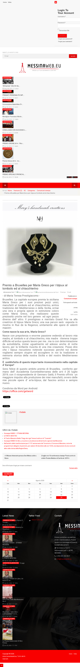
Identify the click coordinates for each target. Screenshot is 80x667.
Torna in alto (73, 468)
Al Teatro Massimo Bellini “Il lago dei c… (13, 564)
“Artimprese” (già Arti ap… (11, 86)
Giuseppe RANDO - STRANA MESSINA (16, 433)
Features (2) (18, 190)
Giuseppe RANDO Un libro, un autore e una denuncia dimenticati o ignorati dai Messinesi (33, 441)
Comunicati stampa (43, 190)
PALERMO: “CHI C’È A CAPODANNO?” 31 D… (10, 613)
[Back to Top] (1, 665)
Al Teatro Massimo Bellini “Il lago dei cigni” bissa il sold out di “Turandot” (27, 438)
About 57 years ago (37, 520)
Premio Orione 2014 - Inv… (11, 161)
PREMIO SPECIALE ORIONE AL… (13, 174)
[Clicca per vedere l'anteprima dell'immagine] (40, 240)
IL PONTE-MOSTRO (10, 436)
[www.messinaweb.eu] (40, 68)
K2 (25, 190)
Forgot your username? (65, 41)
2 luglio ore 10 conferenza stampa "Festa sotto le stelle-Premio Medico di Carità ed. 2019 (58, 457)
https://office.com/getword (17, 391)
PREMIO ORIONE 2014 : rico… (13, 143)
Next (76, 177)
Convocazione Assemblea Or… (12, 104)
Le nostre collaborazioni (10, 563)
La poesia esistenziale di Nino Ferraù (12, 642)
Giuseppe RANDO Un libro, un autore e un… (12, 579)
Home (5, 2)
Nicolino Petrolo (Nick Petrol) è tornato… (12, 521)
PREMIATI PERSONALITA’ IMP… (13, 95)
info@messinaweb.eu (64, 559)
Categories (31, 190)
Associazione (7, 77)
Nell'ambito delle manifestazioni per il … (12, 600)
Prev (70, 177)
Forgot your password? (65, 39)
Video (9, 2)
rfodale (22, 412)
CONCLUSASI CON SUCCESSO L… (14, 130)
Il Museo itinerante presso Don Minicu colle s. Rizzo (21, 457)
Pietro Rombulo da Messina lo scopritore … (12, 528)
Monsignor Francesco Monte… (12, 116)
